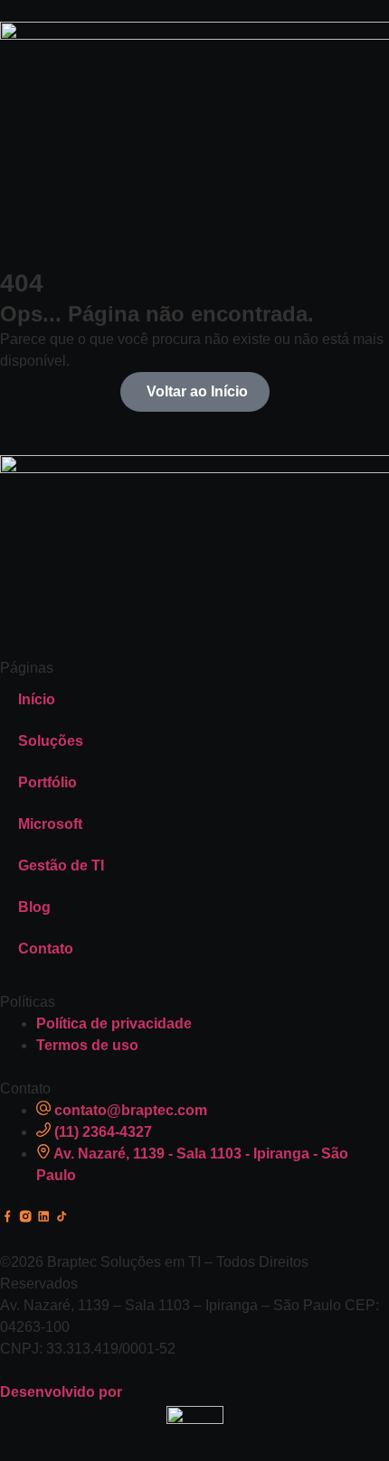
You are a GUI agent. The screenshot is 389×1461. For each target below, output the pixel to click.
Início (36, 699)
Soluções (50, 741)
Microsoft (50, 824)
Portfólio (47, 782)
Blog (34, 907)
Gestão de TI (61, 865)
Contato (45, 948)
